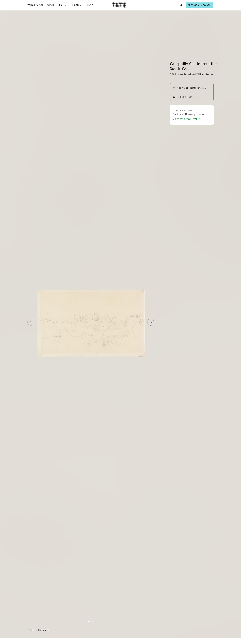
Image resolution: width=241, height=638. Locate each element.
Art (61, 5)
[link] (38, 630)
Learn (74, 5)
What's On (35, 5)
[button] (180, 5)
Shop (89, 5)
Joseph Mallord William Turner (196, 74)
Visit (51, 5)
